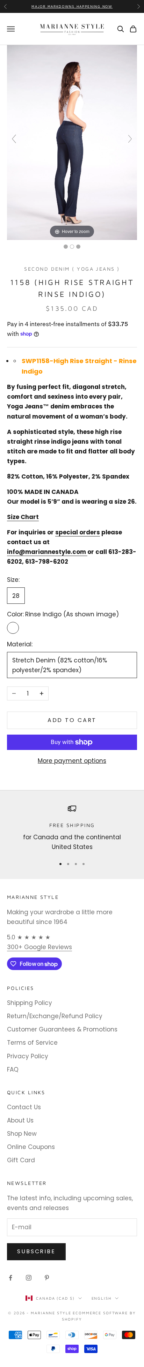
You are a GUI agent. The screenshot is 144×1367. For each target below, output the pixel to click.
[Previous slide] (14, 139)
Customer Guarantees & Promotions (62, 1029)
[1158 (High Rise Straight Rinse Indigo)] (66, 247)
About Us (20, 1120)
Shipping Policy (29, 1003)
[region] (72, 828)
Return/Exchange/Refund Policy (54, 1016)
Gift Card (21, 1160)
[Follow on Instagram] (28, 1277)
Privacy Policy (27, 1056)
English (101, 1298)
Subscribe (36, 1251)
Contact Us (24, 1107)
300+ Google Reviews (39, 947)
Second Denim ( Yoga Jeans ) (72, 269)
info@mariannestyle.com (46, 552)
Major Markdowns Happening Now (71, 6)
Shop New (22, 1133)
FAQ (13, 1069)
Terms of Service (32, 1042)
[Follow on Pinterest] (46, 1277)
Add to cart (72, 720)
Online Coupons (31, 1147)
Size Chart (23, 517)
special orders (77, 532)
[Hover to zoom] (72, 142)
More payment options (72, 761)
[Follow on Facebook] (10, 1277)
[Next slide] (130, 139)
